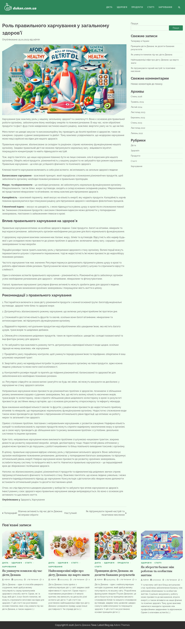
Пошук (134, 23)
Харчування (165, 7)
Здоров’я (122, 7)
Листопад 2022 (138, 128)
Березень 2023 (138, 117)
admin (36, 39)
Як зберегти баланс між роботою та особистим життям (157, 571)
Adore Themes (122, 625)
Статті (150, 7)
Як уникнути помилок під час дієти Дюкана (151, 54)
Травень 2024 (137, 102)
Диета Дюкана (82, 625)
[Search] (179, 7)
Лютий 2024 (136, 107)
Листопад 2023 (138, 112)
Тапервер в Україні (140, 41)
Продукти (137, 7)
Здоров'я (25, 499)
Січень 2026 (136, 96)
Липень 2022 (137, 133)
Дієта (109, 7)
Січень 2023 (136, 123)
